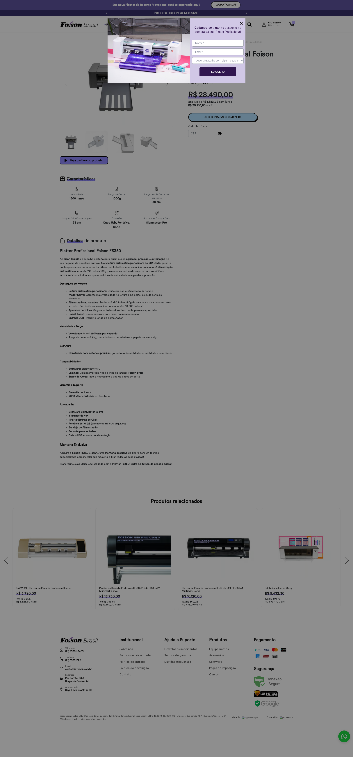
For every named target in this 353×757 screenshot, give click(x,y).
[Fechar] (241, 22)
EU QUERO (218, 71)
